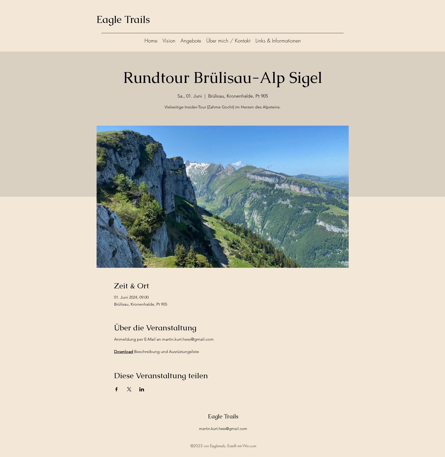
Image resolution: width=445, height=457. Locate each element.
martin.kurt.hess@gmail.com (223, 428)
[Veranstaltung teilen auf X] (129, 389)
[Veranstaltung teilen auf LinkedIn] (141, 389)
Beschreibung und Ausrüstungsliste (156, 351)
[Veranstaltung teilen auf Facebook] (116, 389)
